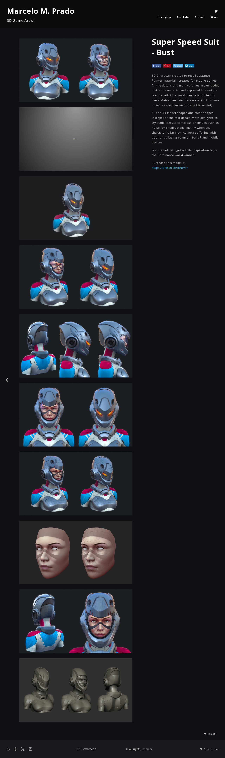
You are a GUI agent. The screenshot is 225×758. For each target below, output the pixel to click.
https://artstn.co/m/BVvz (170, 168)
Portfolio (183, 17)
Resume (200, 17)
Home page (164, 17)
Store (214, 17)
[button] (210, 733)
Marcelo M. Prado (41, 11)
